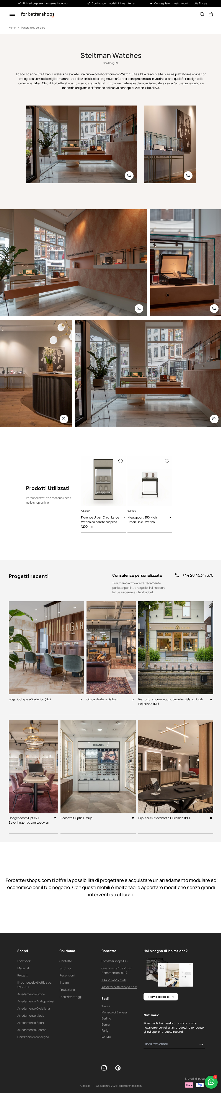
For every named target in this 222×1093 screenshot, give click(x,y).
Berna (105, 1024)
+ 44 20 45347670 (113, 980)
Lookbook (24, 961)
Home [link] (12, 27)
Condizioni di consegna (33, 1037)
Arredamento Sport (30, 1023)
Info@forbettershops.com (119, 987)
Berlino (106, 1018)
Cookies (85, 1086)
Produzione (67, 989)
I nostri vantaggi (70, 997)
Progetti (22, 975)
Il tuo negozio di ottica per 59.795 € (34, 984)
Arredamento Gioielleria (33, 1008)
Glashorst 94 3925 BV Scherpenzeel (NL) (116, 970)
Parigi (105, 1030)
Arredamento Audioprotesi (35, 1001)
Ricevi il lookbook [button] (159, 997)
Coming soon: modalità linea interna (113, 3)
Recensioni (67, 975)
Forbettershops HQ (114, 961)
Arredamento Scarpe (31, 1030)
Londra (106, 1036)
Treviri (105, 1006)
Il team (64, 982)
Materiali (23, 968)
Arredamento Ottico (31, 994)
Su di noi (65, 968)
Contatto (65, 961)
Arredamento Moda (30, 1015)
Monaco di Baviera (114, 1012)
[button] (12, 14)
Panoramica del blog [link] (33, 27)
